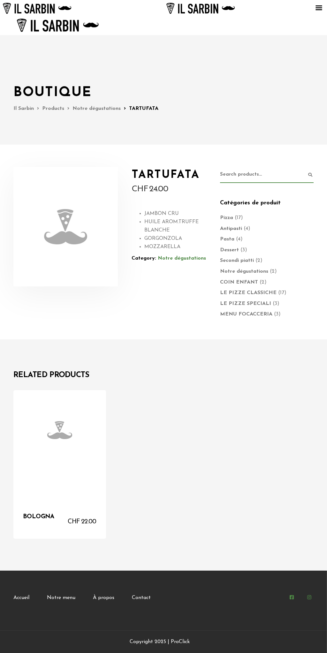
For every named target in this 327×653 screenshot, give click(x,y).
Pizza (226, 217)
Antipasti (231, 228)
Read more (82, 527)
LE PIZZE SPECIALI (245, 303)
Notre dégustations (182, 258)
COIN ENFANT (239, 282)
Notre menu (61, 597)
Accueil (21, 597)
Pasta (227, 239)
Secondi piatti (237, 260)
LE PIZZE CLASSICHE (248, 292)
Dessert (229, 250)
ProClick (180, 641)
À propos (103, 597)
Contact (141, 597)
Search (310, 175)
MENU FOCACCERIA (246, 314)
